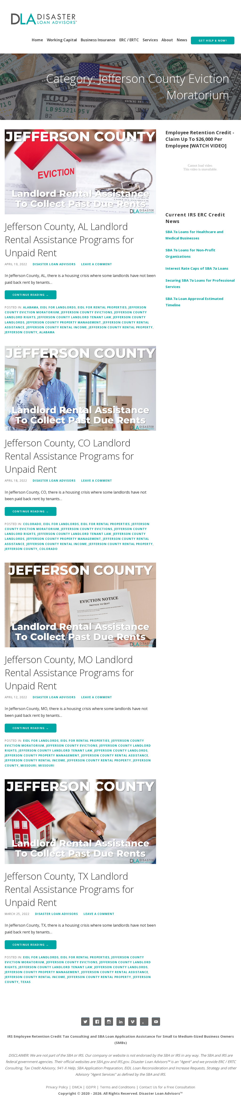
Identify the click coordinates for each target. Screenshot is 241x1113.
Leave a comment (96, 264)
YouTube (156, 1021)
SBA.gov (102, 1061)
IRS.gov (123, 1061)
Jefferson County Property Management (63, 322)
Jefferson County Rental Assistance (114, 755)
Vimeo (132, 1021)
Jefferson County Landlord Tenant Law (74, 317)
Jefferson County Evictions (86, 312)
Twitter (85, 1021)
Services (150, 39)
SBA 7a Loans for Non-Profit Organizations (190, 253)
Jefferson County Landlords (121, 750)
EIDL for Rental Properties (102, 307)
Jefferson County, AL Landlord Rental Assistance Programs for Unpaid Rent (69, 239)
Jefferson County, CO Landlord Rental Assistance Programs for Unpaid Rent (69, 456)
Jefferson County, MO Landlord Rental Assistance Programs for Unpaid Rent (69, 672)
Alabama (30, 307)
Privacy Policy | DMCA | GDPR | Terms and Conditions (90, 1087)
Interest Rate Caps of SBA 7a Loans (196, 268)
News (182, 39)
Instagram (109, 1021)
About (167, 39)
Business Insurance (98, 39)
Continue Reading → (30, 294)
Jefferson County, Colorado (31, 549)
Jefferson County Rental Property (121, 327)
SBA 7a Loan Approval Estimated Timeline (194, 301)
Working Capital (62, 39)
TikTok (144, 1021)
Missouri (46, 765)
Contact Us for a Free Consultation (167, 1087)
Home (37, 39)
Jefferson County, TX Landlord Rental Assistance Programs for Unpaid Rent (69, 889)
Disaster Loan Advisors (54, 264)
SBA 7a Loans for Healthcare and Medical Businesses (194, 234)
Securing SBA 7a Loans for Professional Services (200, 283)
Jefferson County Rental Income (56, 327)
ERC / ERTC (129, 39)
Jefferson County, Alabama (30, 332)
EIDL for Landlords (58, 307)
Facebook (97, 1021)
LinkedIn (120, 1021)
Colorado (32, 524)
